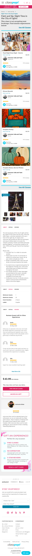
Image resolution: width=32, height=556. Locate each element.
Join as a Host (19, 528)
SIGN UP (16, 506)
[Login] (29, 2)
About (5, 227)
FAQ (17, 535)
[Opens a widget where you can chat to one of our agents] (25, 553)
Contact (18, 524)
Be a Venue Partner (7, 526)
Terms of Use (16, 541)
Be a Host (4, 524)
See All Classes (25, 27)
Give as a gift (16, 394)
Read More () (16, 371)
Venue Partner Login (21, 534)
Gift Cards (5, 530)
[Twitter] (20, 513)
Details (11, 227)
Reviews (17, 227)
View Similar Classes (16, 388)
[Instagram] (8, 513)
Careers (18, 526)
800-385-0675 (21, 548)
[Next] (27, 201)
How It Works (5, 528)
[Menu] (3, 2)
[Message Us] (27, 2)
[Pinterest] (24, 513)
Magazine (5, 532)
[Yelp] (16, 513)
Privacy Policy (25, 541)
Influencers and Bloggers (23, 532)
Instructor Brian (19, 404)
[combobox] (16, 500)
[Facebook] (12, 513)
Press (17, 530)
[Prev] (5, 201)
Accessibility (6, 541)
